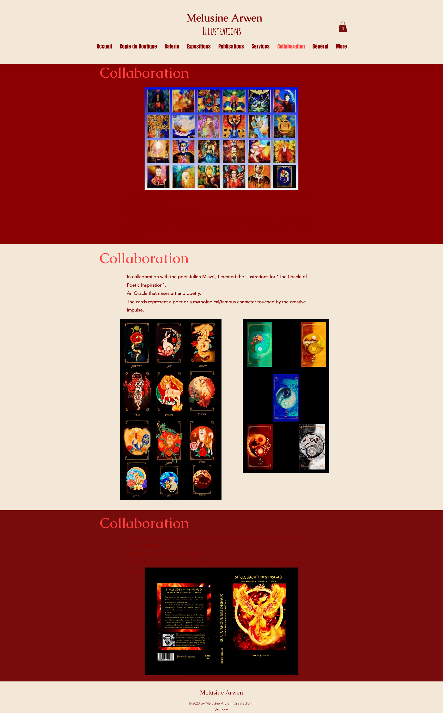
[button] (342, 27)
